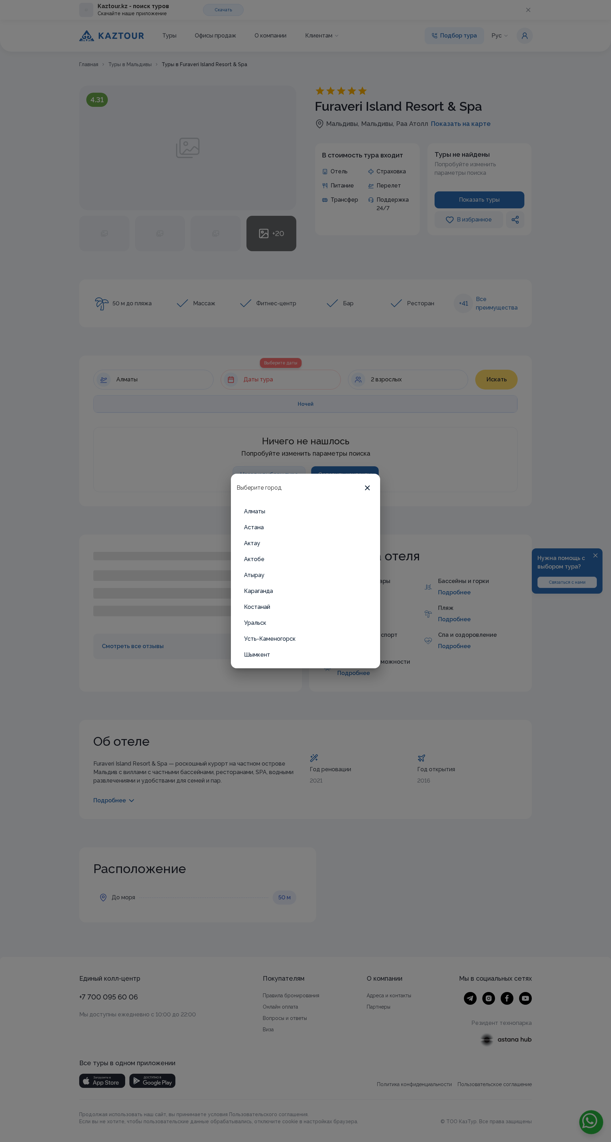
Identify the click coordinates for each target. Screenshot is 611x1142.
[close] (367, 488)
